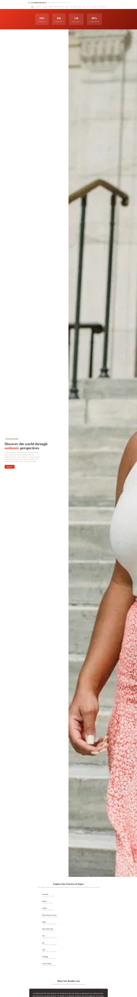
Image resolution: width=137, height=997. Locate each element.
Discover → (10, 466)
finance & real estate (59, 6)
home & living (73, 6)
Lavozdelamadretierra (37, 2)
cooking (50, 6)
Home (32, 6)
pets (84, 6)
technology (94, 6)
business (44, 6)
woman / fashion (102, 6)
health (66, 6)
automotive (38, 6)
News (79, 6)
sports (88, 6)
